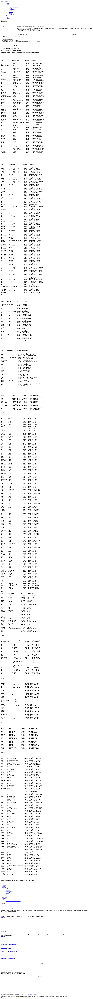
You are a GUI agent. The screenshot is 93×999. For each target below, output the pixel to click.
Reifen (10, 948)
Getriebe (10, 8)
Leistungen (8, 5)
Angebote (8, 17)
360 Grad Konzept (28, 994)
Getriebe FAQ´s (12, 14)
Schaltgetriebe (3, 958)
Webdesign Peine (35, 994)
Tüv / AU (11, 10)
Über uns (8, 4)
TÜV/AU (2, 951)
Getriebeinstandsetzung (12, 951)
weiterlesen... (3, 917)
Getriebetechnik (4, 948)
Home (7, 3)
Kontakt (7, 18)
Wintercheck (10, 955)
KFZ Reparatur (4, 944)
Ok (11, 997)
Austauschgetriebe (11, 958)
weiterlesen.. (3, 936)
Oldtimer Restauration (13, 7)
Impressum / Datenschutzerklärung (13, 901)
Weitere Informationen (5, 997)
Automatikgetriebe (12, 944)
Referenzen (8, 15)
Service (10, 13)
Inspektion (11, 12)
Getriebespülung (12, 9)
